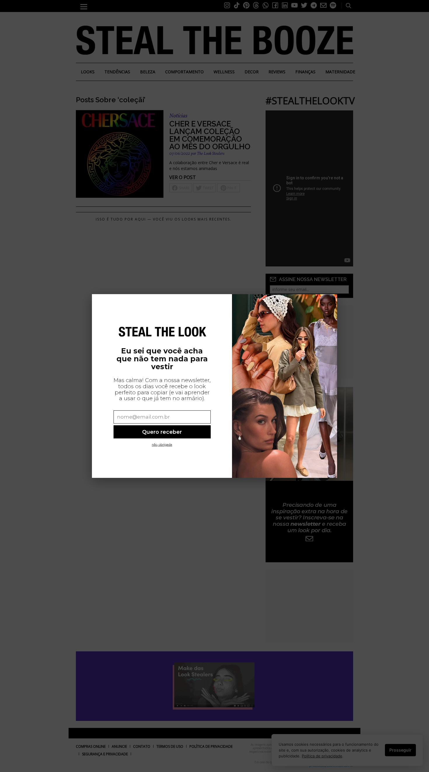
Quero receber (162, 432)
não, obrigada (162, 445)
